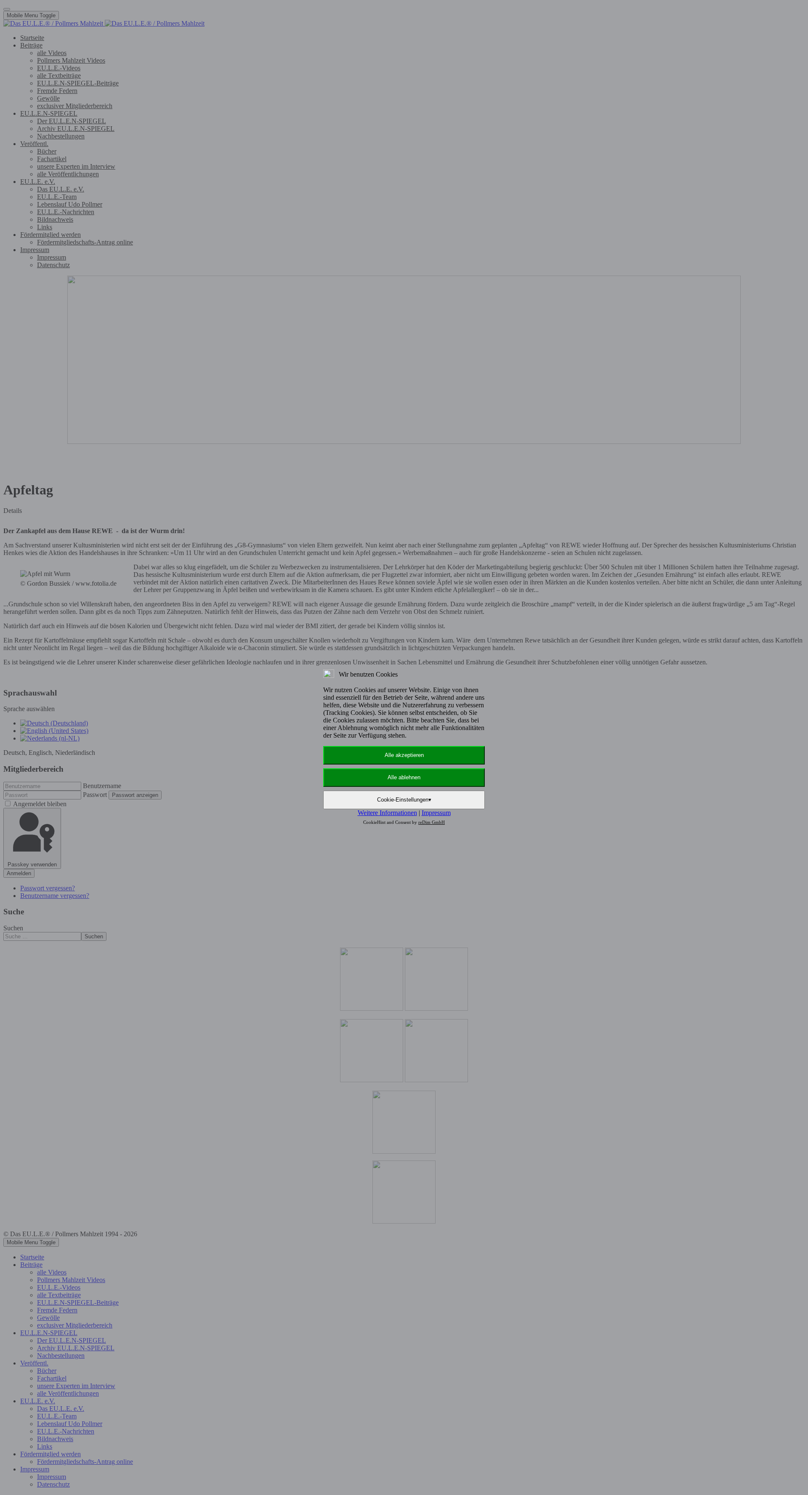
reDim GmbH (431, 822)
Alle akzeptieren (404, 755)
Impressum (436, 812)
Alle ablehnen (404, 777)
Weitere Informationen (387, 812)
